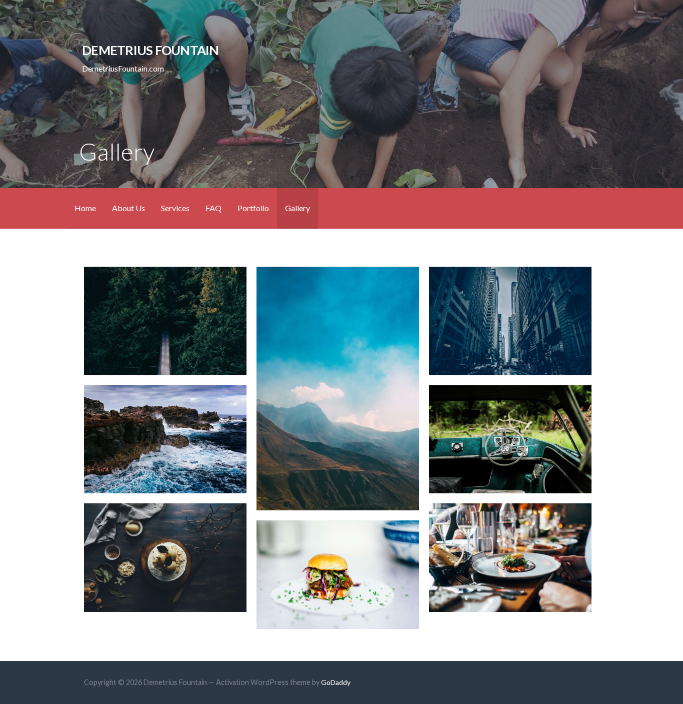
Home (85, 208)
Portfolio (253, 208)
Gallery (297, 208)
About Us (128, 208)
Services (175, 208)
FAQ (214, 208)
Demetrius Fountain (150, 50)
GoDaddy (335, 682)
